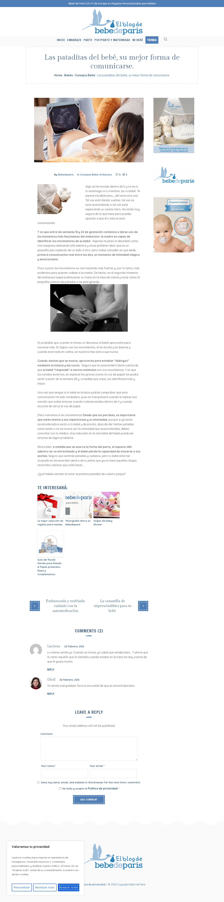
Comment (46, 733)
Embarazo (105, 174)
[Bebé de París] (112, 856)
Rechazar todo (45, 887)
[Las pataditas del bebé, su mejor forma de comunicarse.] (89, 129)
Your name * (48, 766)
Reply (50, 670)
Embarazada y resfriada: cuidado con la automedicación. (65, 606)
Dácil (51, 679)
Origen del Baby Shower (102, 522)
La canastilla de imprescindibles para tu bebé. (112, 606)
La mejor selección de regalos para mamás (50, 522)
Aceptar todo (68, 887)
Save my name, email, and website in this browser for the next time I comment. (91, 782)
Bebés (68, 75)
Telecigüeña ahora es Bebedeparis (77, 522)
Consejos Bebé (85, 75)
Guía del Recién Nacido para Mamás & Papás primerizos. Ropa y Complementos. (49, 567)
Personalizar (22, 887)
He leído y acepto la (90, 788)
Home (58, 75)
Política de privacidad (103, 788)
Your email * (97, 766)
